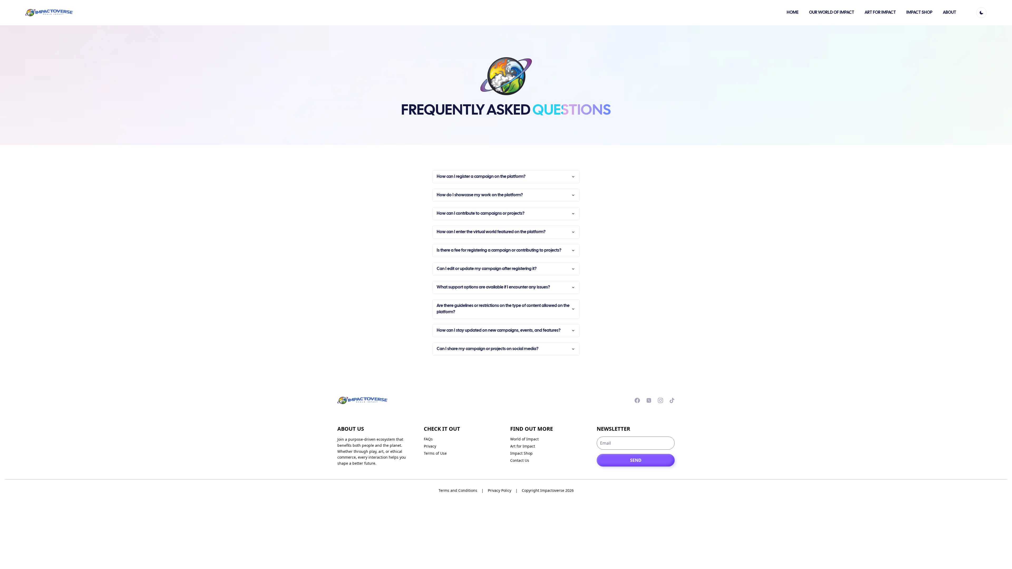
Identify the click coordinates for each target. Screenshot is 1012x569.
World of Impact (524, 439)
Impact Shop (521, 453)
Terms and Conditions (458, 490)
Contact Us (519, 460)
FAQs (428, 439)
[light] (981, 12)
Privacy (430, 446)
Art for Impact (522, 446)
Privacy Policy (499, 490)
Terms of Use (435, 453)
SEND (635, 460)
